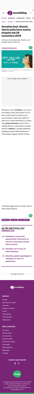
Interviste (11, 18)
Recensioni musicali (9, 302)
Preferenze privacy (8, 342)
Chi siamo (5, 330)
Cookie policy (7, 336)
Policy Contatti (7, 339)
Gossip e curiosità (8, 308)
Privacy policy (7, 333)
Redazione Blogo (10, 48)
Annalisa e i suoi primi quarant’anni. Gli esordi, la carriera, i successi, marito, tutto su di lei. (17, 240)
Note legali (6, 344)
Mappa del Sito (7, 347)
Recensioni (21, 18)
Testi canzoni (24, 220)
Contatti (5, 353)
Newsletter (6, 350)
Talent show (6, 320)
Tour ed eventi (7, 317)
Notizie (4, 18)
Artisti (28, 18)
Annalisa (10, 21)
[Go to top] (30, 388)
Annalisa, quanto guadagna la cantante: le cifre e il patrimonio (18, 258)
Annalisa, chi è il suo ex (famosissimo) (15, 250)
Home (3, 21)
